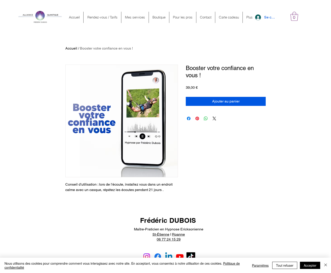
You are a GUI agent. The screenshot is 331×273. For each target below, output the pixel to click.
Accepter (310, 265)
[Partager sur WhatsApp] (206, 118)
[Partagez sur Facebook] (188, 118)
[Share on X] (214, 118)
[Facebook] (157, 256)
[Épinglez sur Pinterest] (197, 118)
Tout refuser (284, 265)
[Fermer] (325, 265)
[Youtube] (179, 256)
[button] (294, 16)
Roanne (178, 234)
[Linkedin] (168, 256)
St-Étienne (160, 234)
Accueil (71, 48)
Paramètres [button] (260, 265)
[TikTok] (190, 256)
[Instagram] (146, 256)
